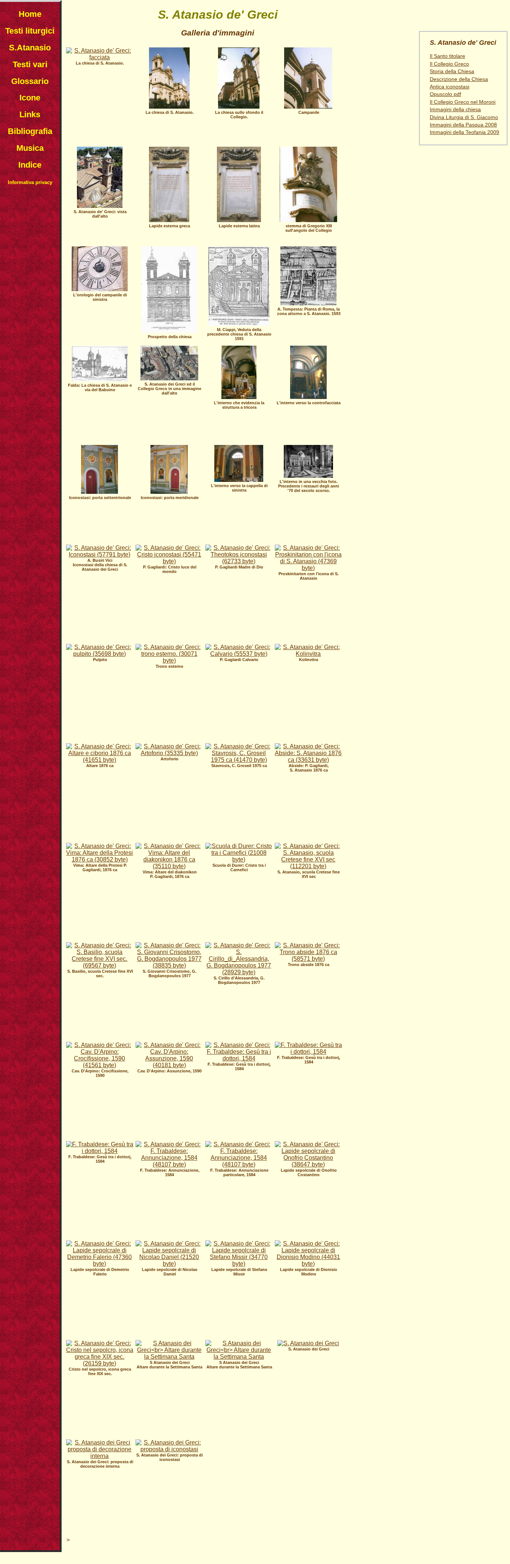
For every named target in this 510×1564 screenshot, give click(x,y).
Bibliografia (30, 131)
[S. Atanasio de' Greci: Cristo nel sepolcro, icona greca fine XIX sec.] (99, 1363)
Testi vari (30, 64)
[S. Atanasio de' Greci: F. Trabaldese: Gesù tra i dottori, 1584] (239, 1058)
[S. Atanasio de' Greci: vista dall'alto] (99, 206)
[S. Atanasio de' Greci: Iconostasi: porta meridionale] (169, 492)
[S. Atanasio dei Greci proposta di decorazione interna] (99, 1456)
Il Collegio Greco (449, 64)
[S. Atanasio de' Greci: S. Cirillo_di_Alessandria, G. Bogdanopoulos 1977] (239, 972)
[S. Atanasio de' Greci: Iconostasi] (99, 554)
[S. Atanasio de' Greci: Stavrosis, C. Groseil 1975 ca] (239, 760)
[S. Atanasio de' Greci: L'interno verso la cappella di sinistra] (238, 480)
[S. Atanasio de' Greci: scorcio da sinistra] (169, 106)
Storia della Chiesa (452, 71)
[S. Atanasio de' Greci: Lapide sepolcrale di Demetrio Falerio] (99, 1264)
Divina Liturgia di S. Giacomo (464, 117)
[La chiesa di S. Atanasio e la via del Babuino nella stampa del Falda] (100, 379)
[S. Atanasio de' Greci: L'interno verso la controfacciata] (308, 397)
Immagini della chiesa (455, 109)
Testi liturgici (30, 30)
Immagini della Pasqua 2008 (463, 125)
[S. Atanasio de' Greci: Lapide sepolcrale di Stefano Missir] (239, 1264)
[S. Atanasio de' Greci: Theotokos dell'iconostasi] (239, 561)
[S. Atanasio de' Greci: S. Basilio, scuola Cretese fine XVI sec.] (99, 965)
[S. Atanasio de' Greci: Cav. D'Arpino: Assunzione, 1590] (169, 1065)
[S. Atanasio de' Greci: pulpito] (99, 654)
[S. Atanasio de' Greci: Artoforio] (169, 753)
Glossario (30, 81)
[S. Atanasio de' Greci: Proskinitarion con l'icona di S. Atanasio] (308, 568)
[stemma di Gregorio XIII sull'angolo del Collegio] (308, 220)
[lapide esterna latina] (239, 220)
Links (29, 114)
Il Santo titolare (447, 56)
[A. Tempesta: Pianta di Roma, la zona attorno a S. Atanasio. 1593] (308, 303)
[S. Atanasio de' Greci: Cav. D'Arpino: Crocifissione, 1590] (99, 1065)
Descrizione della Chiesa (459, 79)
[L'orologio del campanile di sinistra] (100, 289)
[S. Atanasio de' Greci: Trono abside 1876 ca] (308, 959)
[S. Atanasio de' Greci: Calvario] (239, 654)
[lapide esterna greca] (169, 220)
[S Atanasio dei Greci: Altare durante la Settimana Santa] (239, 1356)
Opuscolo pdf (445, 94)
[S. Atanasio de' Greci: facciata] (99, 57)
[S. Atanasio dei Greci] (308, 1343)
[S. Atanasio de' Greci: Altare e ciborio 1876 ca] (99, 760)
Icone (29, 97)
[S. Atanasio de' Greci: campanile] (308, 106)
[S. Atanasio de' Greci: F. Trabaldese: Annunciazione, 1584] (169, 1164)
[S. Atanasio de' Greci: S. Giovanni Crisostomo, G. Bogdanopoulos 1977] (169, 965)
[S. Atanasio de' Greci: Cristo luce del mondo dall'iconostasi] (169, 561)
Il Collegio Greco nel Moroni (462, 102)
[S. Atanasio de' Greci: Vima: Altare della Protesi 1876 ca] (99, 859)
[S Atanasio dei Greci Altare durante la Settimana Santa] (169, 1356)
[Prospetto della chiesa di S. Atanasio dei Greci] (169, 331)
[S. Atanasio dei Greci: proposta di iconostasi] (169, 1449)
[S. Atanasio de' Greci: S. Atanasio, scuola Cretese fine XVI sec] (308, 866)
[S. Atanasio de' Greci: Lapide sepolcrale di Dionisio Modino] (308, 1264)
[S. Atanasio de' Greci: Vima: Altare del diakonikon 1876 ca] (169, 866)
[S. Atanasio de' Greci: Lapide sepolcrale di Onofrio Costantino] (308, 1164)
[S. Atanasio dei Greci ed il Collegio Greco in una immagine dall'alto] (169, 378)
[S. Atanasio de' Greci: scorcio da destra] (238, 106)
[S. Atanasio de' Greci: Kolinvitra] (308, 654)
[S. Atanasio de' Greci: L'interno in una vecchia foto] (308, 476)
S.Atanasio (30, 47)
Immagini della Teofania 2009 (464, 132)
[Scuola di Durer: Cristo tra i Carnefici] (239, 859)
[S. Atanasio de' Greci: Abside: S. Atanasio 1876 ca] (308, 760)
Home (30, 14)
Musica (30, 148)
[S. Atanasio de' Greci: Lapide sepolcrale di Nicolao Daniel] (169, 1264)
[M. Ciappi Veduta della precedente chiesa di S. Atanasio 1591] (239, 324)
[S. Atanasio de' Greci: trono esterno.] (169, 660)
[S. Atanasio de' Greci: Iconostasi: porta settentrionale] (99, 492)
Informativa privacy (30, 182)
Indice (29, 164)
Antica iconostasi (449, 87)
